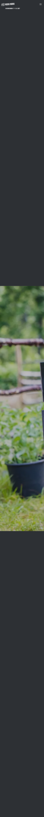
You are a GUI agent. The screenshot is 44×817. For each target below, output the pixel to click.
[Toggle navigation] (40, 4)
